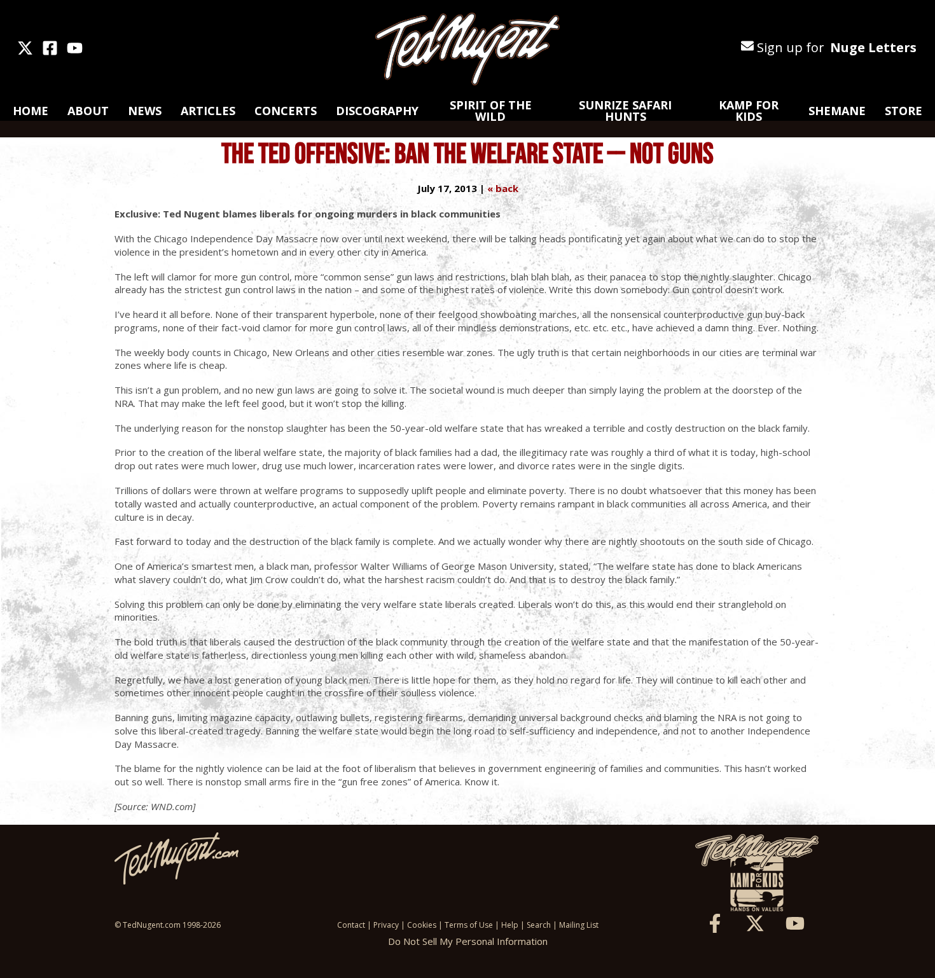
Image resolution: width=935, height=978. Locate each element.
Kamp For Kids (749, 110)
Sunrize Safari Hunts (625, 110)
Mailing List (579, 924)
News (145, 110)
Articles (208, 110)
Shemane (837, 110)
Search (539, 924)
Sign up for (835, 47)
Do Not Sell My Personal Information (468, 941)
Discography (377, 110)
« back (502, 188)
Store (903, 110)
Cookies (421, 924)
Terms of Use (469, 924)
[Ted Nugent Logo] (467, 49)
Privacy (386, 924)
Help (509, 924)
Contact (351, 924)
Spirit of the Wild (491, 110)
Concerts (285, 110)
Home (30, 110)
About (88, 110)
